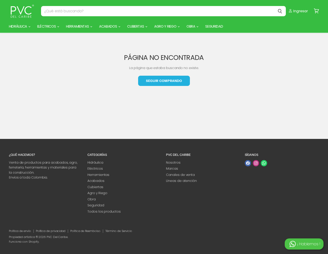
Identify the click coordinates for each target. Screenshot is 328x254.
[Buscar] (280, 11)
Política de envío (20, 231)
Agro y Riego (165, 26)
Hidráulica (18, 26)
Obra (191, 26)
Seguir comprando (164, 81)
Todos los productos (104, 211)
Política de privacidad (50, 231)
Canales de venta (180, 175)
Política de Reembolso (85, 231)
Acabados (108, 26)
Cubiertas (136, 26)
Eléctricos (47, 26)
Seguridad (214, 26)
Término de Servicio (118, 231)
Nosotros (173, 162)
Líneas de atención (181, 181)
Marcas (172, 168)
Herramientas (78, 26)
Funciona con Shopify (24, 242)
